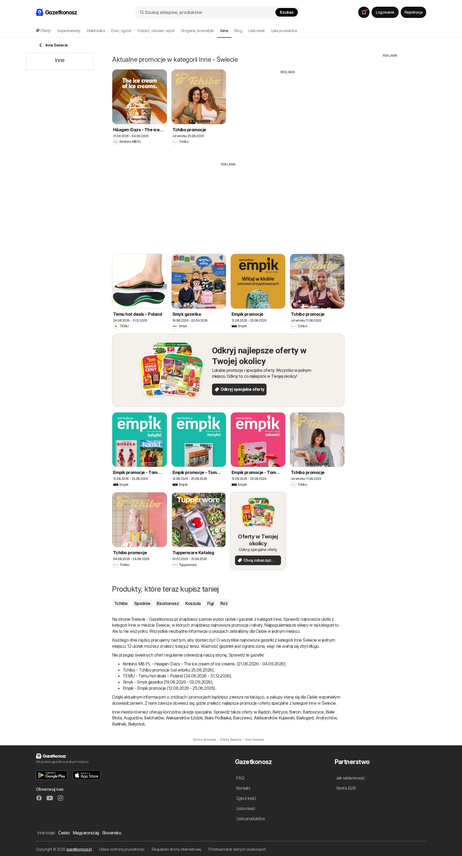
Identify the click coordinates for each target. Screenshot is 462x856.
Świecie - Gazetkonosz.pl (154, 619)
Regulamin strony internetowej (176, 849)
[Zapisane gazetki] (363, 12)
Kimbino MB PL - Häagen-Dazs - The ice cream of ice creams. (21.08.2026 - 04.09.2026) (204, 663)
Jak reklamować (350, 778)
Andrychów (326, 717)
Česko (64, 832)
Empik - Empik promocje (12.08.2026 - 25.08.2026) (169, 688)
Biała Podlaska (218, 717)
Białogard (304, 717)
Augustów (133, 717)
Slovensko (111, 832)
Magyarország (86, 832)
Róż (224, 603)
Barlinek (119, 724)
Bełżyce (279, 712)
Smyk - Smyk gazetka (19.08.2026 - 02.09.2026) (167, 682)
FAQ (240, 778)
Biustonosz (168, 603)
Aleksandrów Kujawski (274, 717)
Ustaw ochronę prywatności (121, 849)
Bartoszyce (313, 712)
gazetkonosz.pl (79, 849)
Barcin (295, 712)
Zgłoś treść (246, 798)
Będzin (264, 712)
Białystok (136, 724)
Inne (277, 619)
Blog (238, 30)
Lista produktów (284, 30)
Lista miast (256, 30)
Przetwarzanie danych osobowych (237, 849)
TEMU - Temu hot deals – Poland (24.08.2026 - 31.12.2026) (177, 675)
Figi (210, 603)
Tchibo (121, 603)
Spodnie (142, 603)
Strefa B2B (346, 788)
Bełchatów (154, 717)
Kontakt (243, 788)
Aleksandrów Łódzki (184, 717)
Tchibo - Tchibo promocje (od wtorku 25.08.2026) (168, 670)
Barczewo (242, 717)
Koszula (193, 603)
